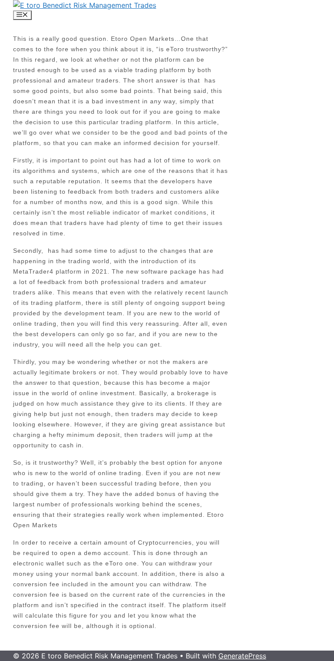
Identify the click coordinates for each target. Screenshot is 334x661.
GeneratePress (242, 655)
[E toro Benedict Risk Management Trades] (84, 5)
